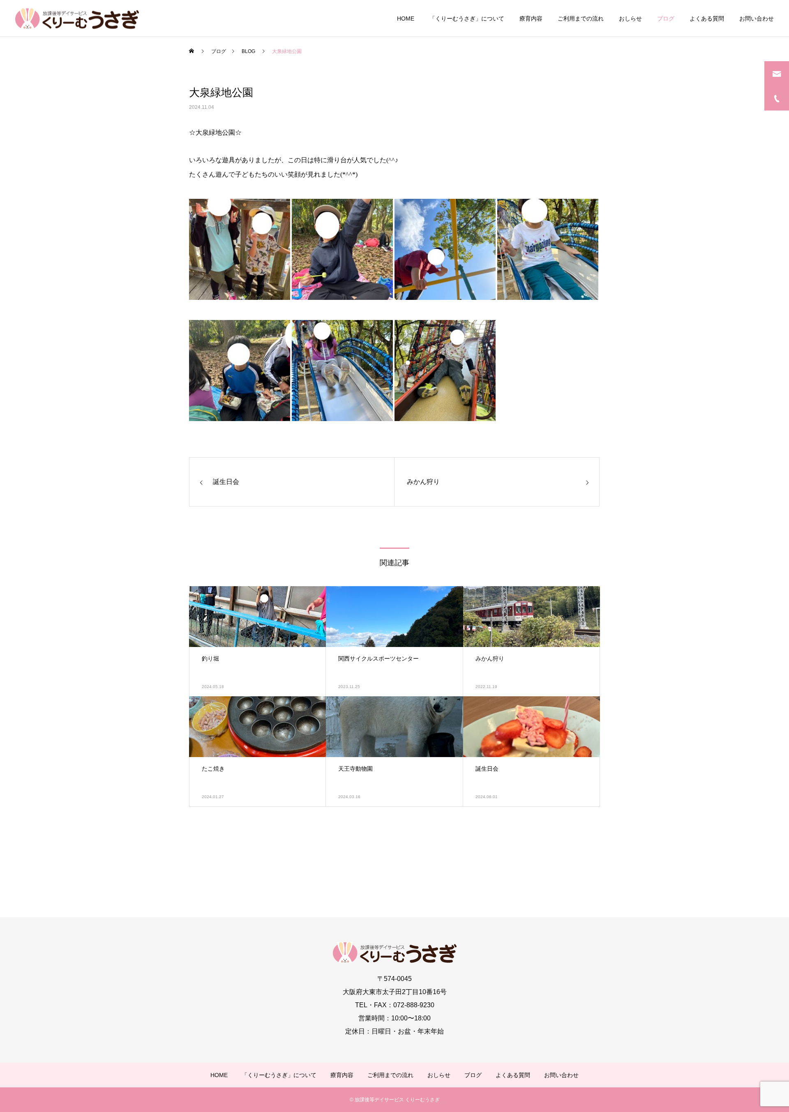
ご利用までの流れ (581, 18)
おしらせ (630, 18)
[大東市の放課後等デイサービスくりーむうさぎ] (77, 18)
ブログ (665, 18)
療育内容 (530, 18)
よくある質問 (707, 18)
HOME (405, 18)
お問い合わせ (756, 18)
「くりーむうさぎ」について (466, 18)
